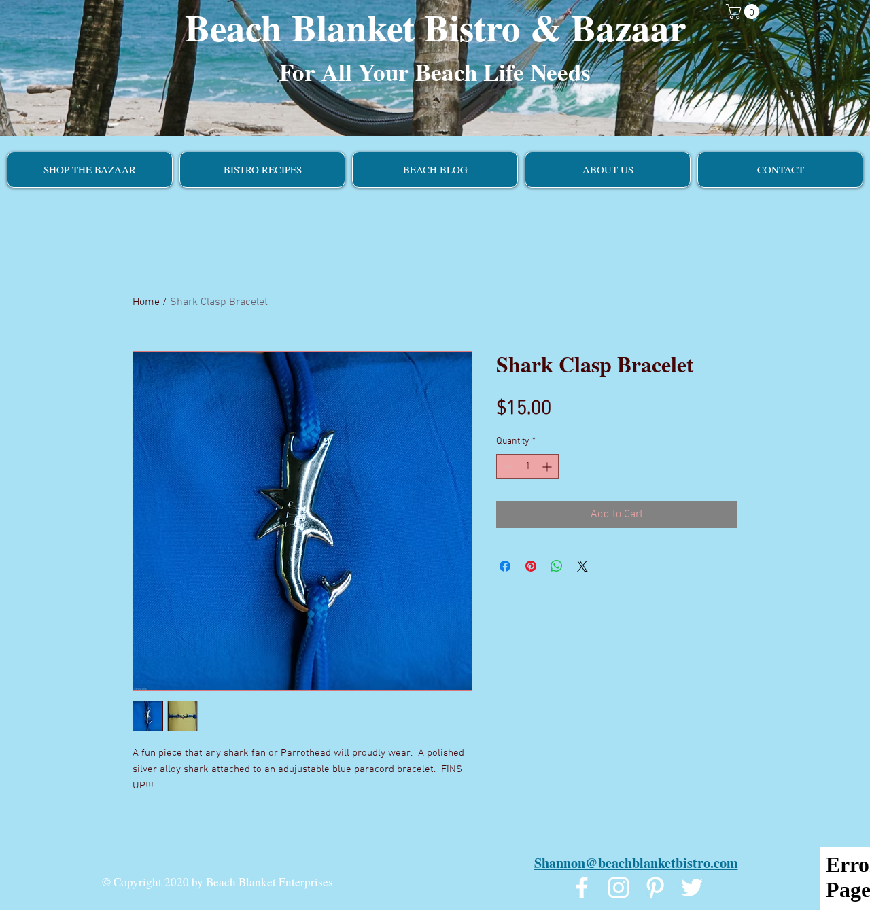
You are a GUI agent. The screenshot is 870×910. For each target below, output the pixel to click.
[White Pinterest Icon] (655, 887)
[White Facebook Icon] (582, 887)
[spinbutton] (527, 466)
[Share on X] (582, 566)
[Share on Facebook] (505, 566)
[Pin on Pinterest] (531, 566)
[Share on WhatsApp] (557, 566)
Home (146, 302)
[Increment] (548, 466)
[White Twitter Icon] (692, 887)
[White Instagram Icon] (618, 887)
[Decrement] (506, 466)
